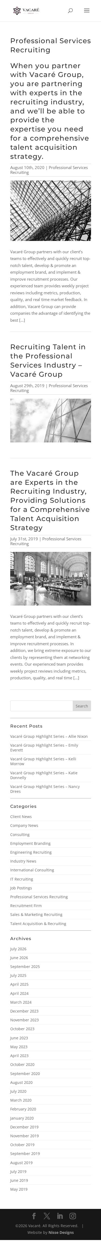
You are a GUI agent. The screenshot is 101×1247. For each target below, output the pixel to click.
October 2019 (22, 1144)
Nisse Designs (61, 1232)
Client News (21, 816)
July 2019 (18, 1171)
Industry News (23, 861)
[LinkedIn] (60, 1216)
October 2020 (22, 1064)
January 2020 (22, 1118)
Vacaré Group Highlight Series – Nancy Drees (45, 789)
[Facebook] (34, 1216)
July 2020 (18, 1091)
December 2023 (24, 1011)
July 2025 (18, 975)
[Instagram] (72, 1216)
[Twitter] (47, 1216)
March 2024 (21, 1002)
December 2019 (24, 1126)
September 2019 (25, 1153)
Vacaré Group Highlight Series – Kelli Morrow (43, 761)
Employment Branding (30, 843)
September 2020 (25, 1073)
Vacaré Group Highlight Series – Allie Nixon (49, 736)
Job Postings (21, 887)
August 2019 (21, 1162)
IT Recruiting (21, 879)
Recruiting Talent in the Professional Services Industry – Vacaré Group (48, 360)
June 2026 (19, 957)
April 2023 (19, 1055)
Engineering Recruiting (31, 852)
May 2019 (18, 1189)
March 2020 (21, 1100)
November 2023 (24, 1019)
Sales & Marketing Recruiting (36, 914)
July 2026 (18, 948)
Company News (24, 825)
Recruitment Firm (26, 905)
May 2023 (18, 1046)
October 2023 (22, 1028)
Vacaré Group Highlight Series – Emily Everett (44, 748)
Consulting (20, 834)
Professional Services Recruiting (39, 896)
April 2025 (19, 984)
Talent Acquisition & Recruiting (38, 923)
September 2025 (25, 966)
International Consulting (32, 869)
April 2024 (19, 993)
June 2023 (19, 1037)
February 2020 (23, 1109)
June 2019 (19, 1180)
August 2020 (21, 1082)
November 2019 (24, 1135)
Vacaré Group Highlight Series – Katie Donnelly (44, 775)
